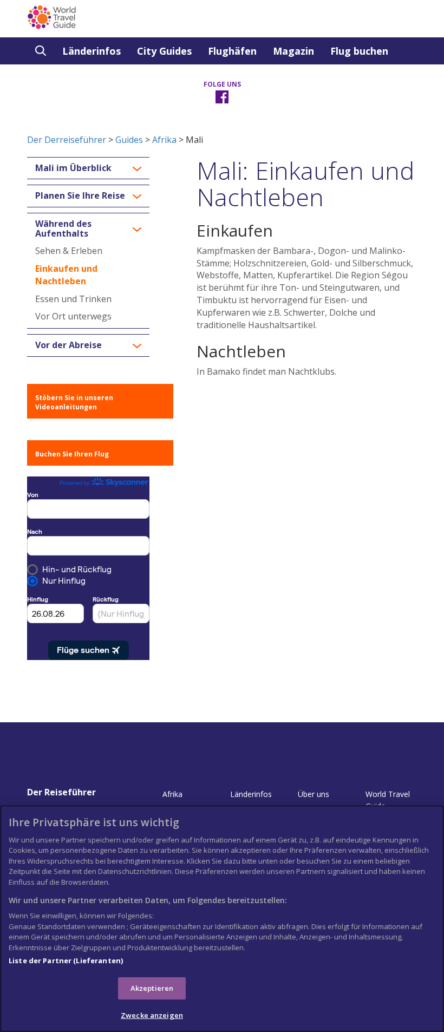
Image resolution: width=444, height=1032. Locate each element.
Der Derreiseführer (66, 140)
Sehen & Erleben (68, 251)
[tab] (88, 168)
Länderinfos (91, 50)
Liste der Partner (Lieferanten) (66, 960)
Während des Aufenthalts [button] (63, 228)
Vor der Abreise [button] (68, 345)
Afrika (164, 140)
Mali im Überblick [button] (73, 168)
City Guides (164, 50)
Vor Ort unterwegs (73, 316)
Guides (129, 140)
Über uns (313, 794)
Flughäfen (232, 50)
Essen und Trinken (73, 299)
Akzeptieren (151, 988)
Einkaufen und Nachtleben (66, 275)
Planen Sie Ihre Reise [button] (80, 196)
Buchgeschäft (68, 77)
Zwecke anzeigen (152, 1015)
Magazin (293, 50)
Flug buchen (359, 50)
